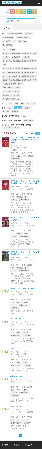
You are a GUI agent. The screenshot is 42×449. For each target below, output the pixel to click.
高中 (16, 103)
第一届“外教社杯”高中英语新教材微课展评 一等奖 (19, 53)
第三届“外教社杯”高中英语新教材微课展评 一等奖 (19, 80)
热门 (27, 133)
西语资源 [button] (34, 11)
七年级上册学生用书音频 (11, 87)
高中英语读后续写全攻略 (11, 99)
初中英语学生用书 (9, 41)
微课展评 (28, 33)
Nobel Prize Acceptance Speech (22, 288)
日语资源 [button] (12, 11)
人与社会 (18, 108)
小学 (10, 103)
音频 (4, 65)
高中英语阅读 (7, 45)
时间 (37, 133)
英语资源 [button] (7, 11)
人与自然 (27, 108)
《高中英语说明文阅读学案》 (13, 84)
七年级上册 (31, 103)
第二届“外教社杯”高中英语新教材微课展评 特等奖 (19, 72)
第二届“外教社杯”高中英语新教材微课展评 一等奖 (19, 68)
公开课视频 (16, 57)
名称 (32, 133)
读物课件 (6, 57)
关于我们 (5, 445)
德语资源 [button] (23, 11)
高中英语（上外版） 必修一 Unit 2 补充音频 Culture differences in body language (24, 140)
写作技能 (15, 112)
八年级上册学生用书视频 (11, 127)
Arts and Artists (16, 376)
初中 (22, 103)
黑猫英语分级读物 (23, 37)
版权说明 (17, 445)
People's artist (15, 348)
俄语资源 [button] (18, 11)
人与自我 (6, 112)
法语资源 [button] (29, 11)
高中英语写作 (22, 41)
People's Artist (15, 319)
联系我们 (28, 445)
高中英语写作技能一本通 (11, 95)
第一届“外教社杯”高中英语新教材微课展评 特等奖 (19, 61)
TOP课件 (12, 49)
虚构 (10, 108)
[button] (8, 21)
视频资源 (26, 57)
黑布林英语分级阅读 (15, 33)
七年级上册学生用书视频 (11, 91)
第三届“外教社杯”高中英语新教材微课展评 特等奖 (19, 76)
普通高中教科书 (8, 37)
